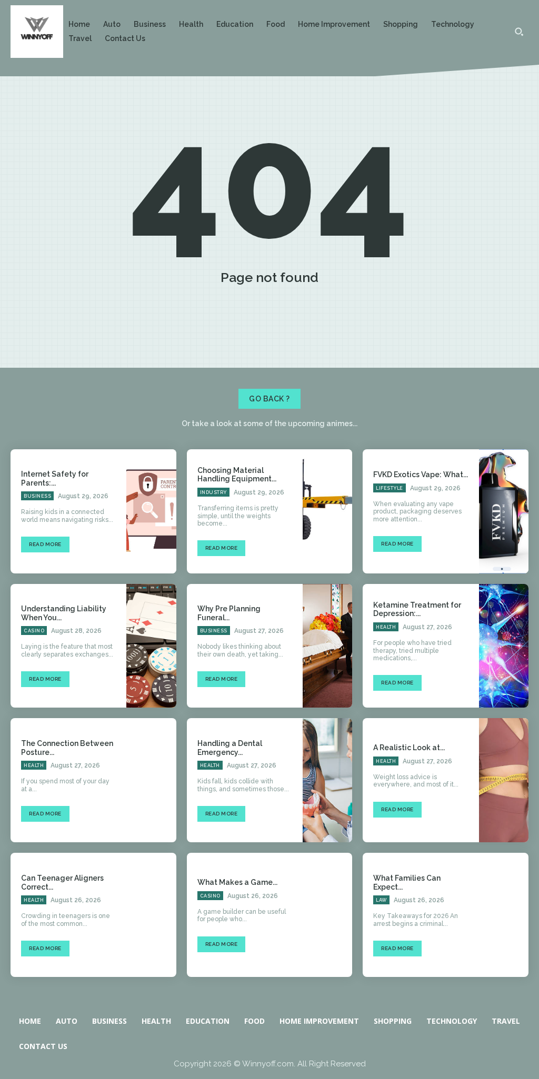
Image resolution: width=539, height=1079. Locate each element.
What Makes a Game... (237, 882)
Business (37, 496)
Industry (213, 492)
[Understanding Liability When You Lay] (151, 646)
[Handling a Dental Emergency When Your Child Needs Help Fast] (327, 780)
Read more (45, 544)
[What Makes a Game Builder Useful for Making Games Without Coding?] (327, 915)
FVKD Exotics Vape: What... (420, 474)
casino (34, 630)
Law (381, 900)
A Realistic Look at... (409, 747)
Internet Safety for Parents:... (54, 478)
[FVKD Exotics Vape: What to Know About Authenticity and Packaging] (503, 511)
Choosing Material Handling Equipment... (236, 474)
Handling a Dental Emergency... (229, 748)
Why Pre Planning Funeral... (229, 613)
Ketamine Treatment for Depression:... (417, 609)
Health (386, 627)
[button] (519, 31)
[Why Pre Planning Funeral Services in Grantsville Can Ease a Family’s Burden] (327, 646)
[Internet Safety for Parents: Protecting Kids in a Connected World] (151, 511)
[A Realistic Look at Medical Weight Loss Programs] (503, 780)
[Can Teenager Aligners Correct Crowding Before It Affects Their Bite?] (151, 915)
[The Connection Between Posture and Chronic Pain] (151, 780)
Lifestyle (389, 488)
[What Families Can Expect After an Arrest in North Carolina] (503, 915)
